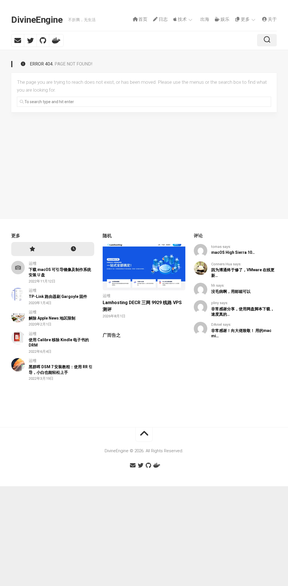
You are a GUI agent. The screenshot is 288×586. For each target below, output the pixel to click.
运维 (33, 263)
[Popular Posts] (32, 249)
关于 (272, 19)
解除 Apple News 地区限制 (52, 318)
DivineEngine (36, 19)
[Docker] (56, 40)
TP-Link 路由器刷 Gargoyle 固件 (58, 296)
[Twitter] (30, 40)
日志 (163, 19)
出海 (204, 19)
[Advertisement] (144, 378)
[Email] (18, 40)
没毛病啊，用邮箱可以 (231, 291)
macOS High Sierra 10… (233, 252)
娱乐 (224, 19)
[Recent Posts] (73, 249)
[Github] (43, 40)
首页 (142, 19)
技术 (182, 19)
